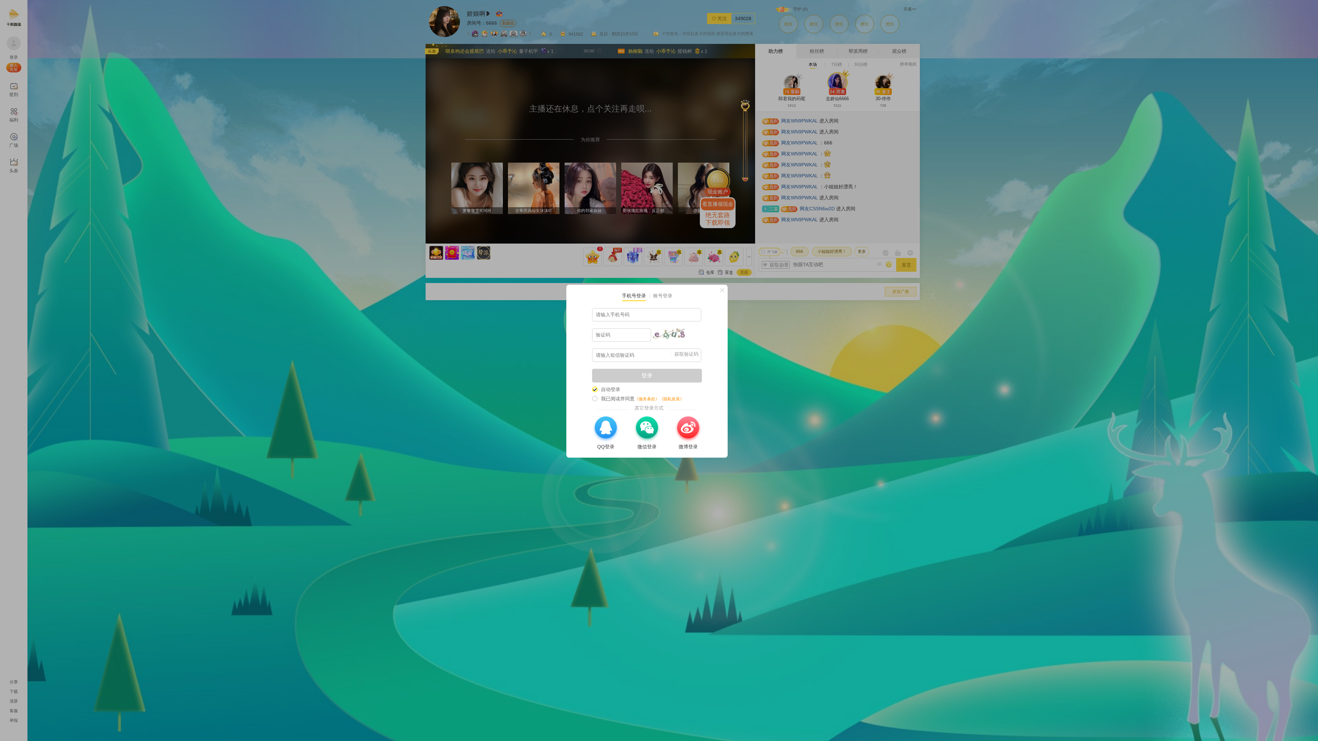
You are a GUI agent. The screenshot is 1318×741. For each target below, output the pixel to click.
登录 (646, 375)
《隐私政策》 (671, 399)
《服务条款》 (647, 399)
